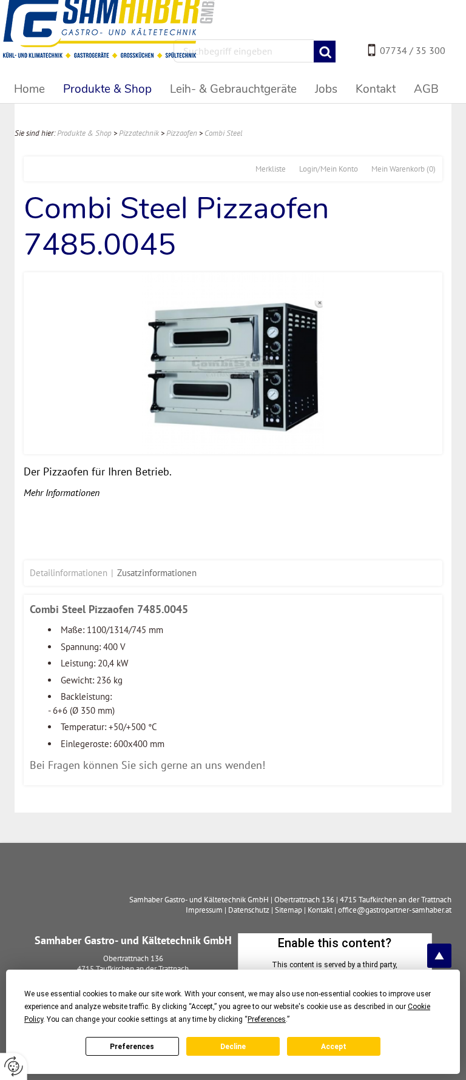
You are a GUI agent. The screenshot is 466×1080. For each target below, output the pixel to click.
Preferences (132, 1046)
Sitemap (288, 910)
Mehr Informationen (62, 492)
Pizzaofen (181, 133)
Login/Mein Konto (328, 169)
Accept (333, 1046)
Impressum (204, 910)
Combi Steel (223, 133)
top (439, 956)
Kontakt (320, 910)
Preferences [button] (267, 1019)
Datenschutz (248, 910)
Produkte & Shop (84, 133)
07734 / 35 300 (412, 50)
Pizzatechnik (139, 133)
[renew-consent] (13, 1066)
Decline (233, 1046)
